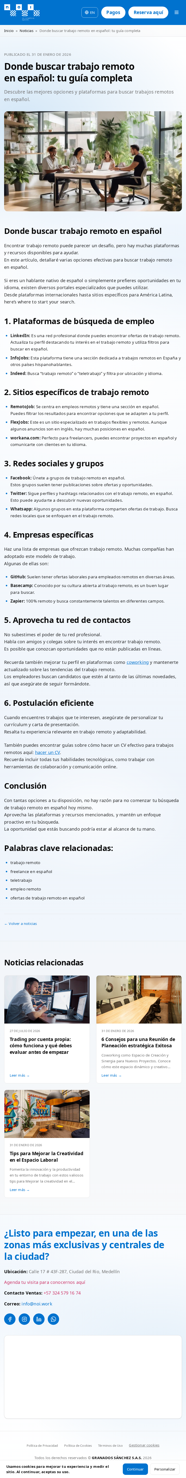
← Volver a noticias (20, 923)
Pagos (113, 12)
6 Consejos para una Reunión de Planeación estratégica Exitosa (138, 1042)
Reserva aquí (148, 12)
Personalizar (164, 1469)
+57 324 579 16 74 (62, 1293)
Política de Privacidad (42, 1445)
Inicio (9, 30)
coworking (138, 662)
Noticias (26, 30)
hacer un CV (47, 752)
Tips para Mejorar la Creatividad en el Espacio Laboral (46, 1156)
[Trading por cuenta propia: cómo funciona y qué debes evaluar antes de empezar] (47, 1000)
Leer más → (20, 1075)
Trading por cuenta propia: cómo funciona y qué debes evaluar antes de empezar (41, 1045)
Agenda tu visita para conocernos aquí (44, 1282)
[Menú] (176, 12)
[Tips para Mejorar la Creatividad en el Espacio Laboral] (47, 1114)
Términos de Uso (110, 1445)
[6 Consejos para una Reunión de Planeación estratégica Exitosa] (139, 1000)
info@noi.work (37, 1304)
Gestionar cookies (144, 1445)
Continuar (135, 1469)
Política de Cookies (78, 1445)
